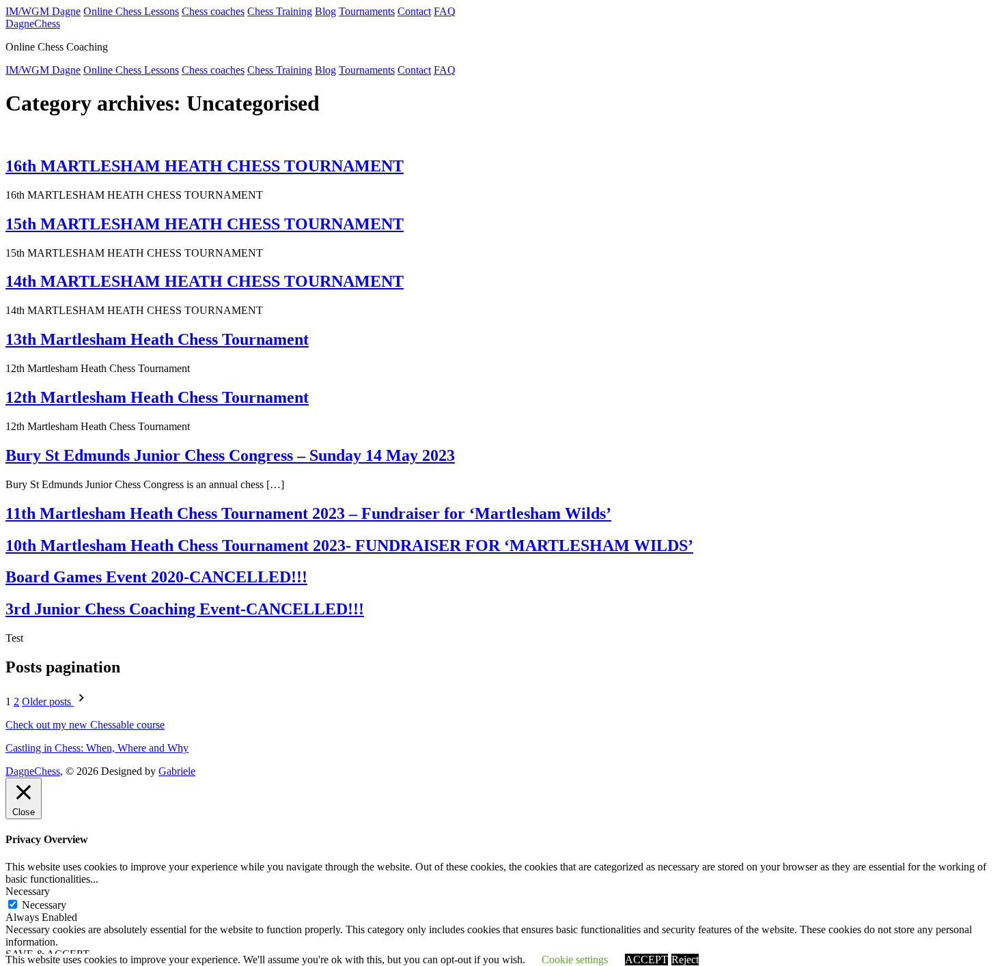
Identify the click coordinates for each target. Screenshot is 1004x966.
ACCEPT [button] (646, 959)
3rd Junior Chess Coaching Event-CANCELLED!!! (184, 609)
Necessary (44, 905)
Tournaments (367, 11)
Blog (325, 11)
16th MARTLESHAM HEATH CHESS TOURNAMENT (204, 166)
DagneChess (32, 23)
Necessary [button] (27, 891)
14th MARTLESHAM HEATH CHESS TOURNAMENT (204, 281)
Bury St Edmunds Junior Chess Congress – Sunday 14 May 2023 (230, 455)
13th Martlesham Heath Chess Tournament (157, 339)
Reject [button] (685, 959)
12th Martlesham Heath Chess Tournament (157, 397)
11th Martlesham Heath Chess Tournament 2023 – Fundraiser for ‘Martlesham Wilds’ (308, 513)
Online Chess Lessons (131, 11)
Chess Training (279, 11)
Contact (414, 11)
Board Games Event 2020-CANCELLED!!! (156, 577)
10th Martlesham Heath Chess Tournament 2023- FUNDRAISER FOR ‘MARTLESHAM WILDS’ (349, 545)
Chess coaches (213, 11)
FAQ (445, 11)
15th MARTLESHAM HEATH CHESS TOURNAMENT (204, 224)
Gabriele (176, 771)
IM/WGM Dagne (43, 11)
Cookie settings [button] (575, 959)
